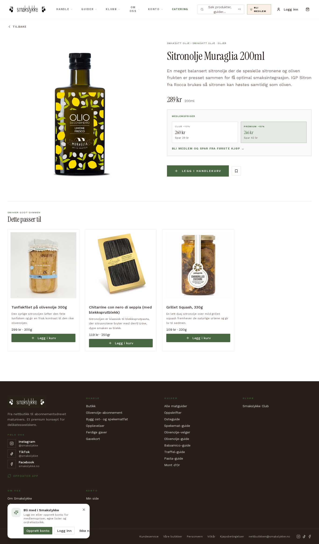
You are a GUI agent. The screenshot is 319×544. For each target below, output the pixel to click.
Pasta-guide (173, 458)
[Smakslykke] (27, 9)
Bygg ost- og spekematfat (107, 419)
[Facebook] (310, 536)
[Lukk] (84, 509)
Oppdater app (25, 476)
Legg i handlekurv (201, 171)
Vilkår (211, 536)
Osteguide (172, 419)
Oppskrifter (172, 412)
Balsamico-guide (177, 445)
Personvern (195, 536)
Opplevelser (95, 426)
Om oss (133, 9)
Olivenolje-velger (177, 432)
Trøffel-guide (174, 452)
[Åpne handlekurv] (308, 9)
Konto (154, 9)
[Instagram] (298, 536)
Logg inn (64, 531)
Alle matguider (175, 406)
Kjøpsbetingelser (232, 536)
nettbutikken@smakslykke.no (269, 536)
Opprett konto (38, 531)
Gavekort (93, 439)
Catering (180, 9)
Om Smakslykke (19, 498)
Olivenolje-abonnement (104, 412)
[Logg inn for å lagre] (236, 171)
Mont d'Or (172, 465)
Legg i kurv (47, 338)
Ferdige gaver (96, 432)
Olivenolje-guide (176, 439)
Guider (87, 9)
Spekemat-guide (177, 426)
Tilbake (20, 26)
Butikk (91, 406)
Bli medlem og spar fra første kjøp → (208, 148)
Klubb (111, 9)
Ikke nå (85, 531)
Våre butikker (172, 536)
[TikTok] (304, 536)
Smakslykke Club (256, 406)
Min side (92, 498)
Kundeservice (149, 536)
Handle (62, 9)
